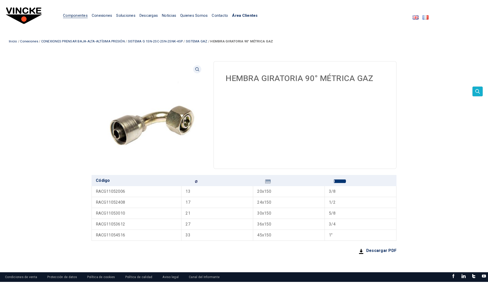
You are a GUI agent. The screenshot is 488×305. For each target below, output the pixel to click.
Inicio (13, 41)
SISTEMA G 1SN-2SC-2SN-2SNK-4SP (155, 41)
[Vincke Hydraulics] (24, 15)
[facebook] (453, 276)
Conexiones (29, 41)
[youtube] (484, 276)
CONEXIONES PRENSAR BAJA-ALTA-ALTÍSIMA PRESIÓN (83, 41)
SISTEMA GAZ (196, 41)
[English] (416, 17)
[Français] (425, 17)
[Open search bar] (477, 91)
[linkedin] (464, 276)
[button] (197, 69)
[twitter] (474, 276)
